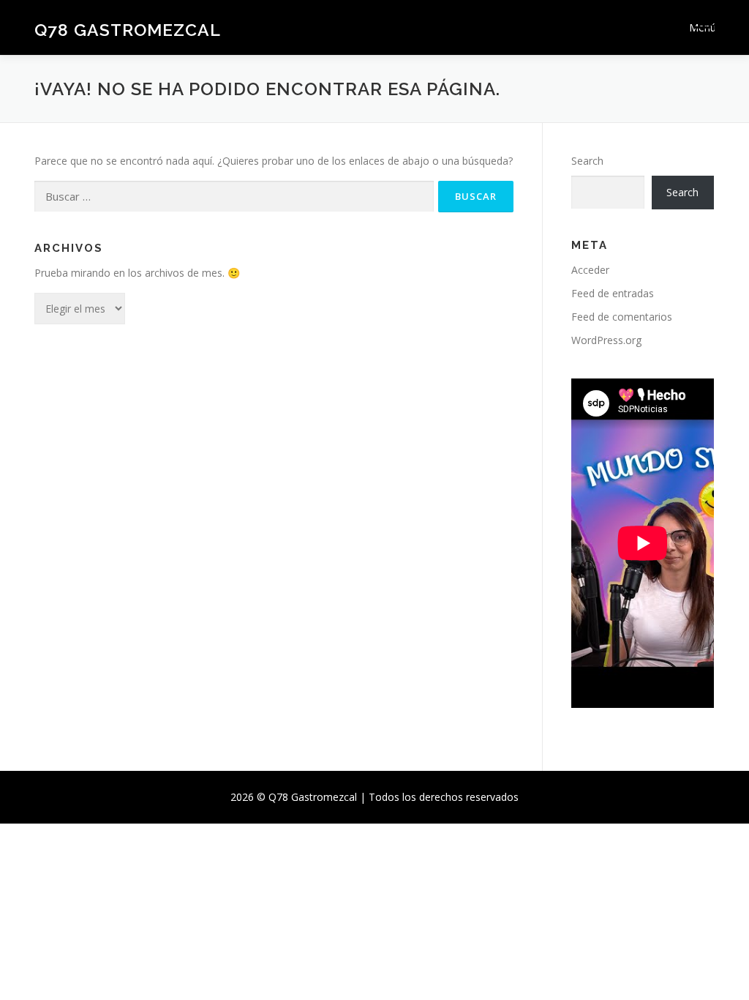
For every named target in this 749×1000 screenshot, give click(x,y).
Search (587, 161)
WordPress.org (606, 340)
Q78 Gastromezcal (127, 30)
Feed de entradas (612, 293)
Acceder (590, 270)
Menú (702, 27)
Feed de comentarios (621, 317)
